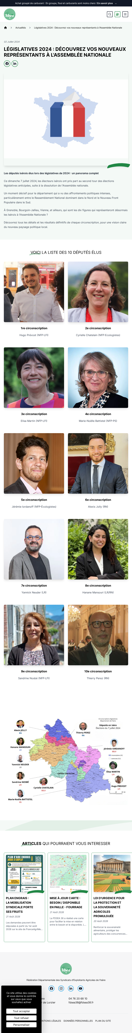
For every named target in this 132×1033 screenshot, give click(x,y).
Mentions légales (50, 1020)
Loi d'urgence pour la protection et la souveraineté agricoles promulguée (109, 907)
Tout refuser (21, 1018)
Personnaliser (21, 1024)
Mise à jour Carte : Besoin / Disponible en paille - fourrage (66, 902)
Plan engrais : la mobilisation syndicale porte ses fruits (19, 904)
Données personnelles (78, 1020)
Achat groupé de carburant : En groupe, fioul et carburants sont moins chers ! (66, 3)
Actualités (20, 27)
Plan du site (103, 1020)
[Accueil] (5, 27)
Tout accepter (21, 1011)
